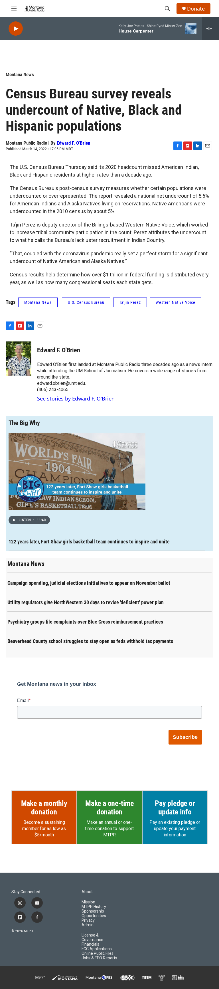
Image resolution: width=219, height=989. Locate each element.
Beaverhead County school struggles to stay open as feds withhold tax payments (90, 641)
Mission (88, 902)
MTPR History (94, 907)
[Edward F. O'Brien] (18, 358)
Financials (90, 944)
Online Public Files (97, 953)
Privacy (88, 920)
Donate (196, 9)
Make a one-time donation (109, 807)
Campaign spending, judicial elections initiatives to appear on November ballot (88, 583)
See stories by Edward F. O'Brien (76, 398)
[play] (15, 28)
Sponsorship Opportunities (94, 913)
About (87, 892)
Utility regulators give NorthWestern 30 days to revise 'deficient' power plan (85, 602)
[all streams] (210, 28)
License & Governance (92, 937)
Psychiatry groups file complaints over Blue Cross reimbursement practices (85, 622)
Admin (88, 925)
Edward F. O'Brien (73, 143)
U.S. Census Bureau (86, 302)
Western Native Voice (175, 302)
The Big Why (24, 422)
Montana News (20, 74)
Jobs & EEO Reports (99, 958)
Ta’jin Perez (130, 302)
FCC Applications (97, 949)
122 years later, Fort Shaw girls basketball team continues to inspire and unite (89, 542)
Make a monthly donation (44, 807)
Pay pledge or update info (175, 807)
